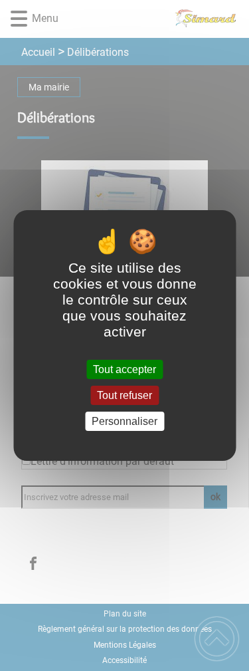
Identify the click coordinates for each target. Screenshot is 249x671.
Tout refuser (124, 395)
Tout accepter (124, 369)
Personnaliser (124, 421)
